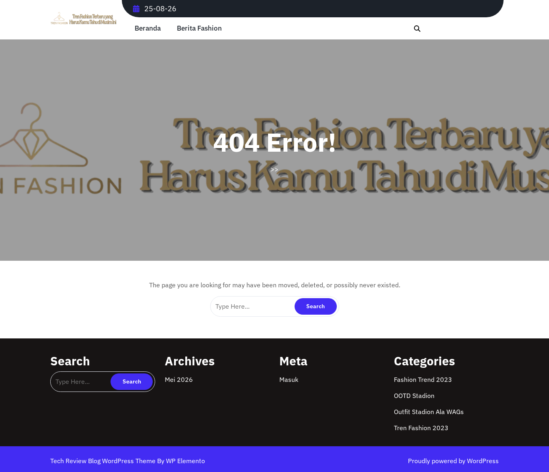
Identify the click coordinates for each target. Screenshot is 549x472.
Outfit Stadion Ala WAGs (429, 412)
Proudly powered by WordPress (453, 461)
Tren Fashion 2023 (421, 428)
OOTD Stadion (414, 396)
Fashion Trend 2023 (423, 379)
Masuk (288, 379)
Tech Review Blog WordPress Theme (103, 461)
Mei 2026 (179, 379)
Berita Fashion (199, 28)
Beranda (148, 28)
